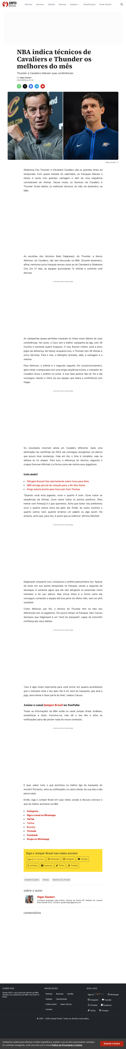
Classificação (89, 4)
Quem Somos (66, 1004)
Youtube (84, 859)
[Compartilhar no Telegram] (37, 86)
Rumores (40, 4)
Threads (74, 865)
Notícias (28, 4)
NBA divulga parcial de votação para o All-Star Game (56, 485)
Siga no (30, 859)
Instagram (70, 859)
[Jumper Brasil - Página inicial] (9, 4)
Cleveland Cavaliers (32, 880)
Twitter (31, 823)
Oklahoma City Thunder (61, 880)
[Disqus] (63, 948)
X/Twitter (33, 866)
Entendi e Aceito (112, 1043)
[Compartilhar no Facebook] (31, 86)
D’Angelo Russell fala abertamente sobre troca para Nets (58, 481)
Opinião (51, 4)
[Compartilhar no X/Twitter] (25, 86)
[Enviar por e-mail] (42, 86)
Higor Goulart (25, 78)
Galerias (62, 4)
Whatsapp (55, 859)
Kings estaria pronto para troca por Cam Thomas (53, 489)
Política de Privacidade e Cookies (67, 1045)
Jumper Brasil (53, 705)
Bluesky (31, 827)
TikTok (61, 865)
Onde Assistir (105, 4)
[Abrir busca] (122, 4)
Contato (49, 1009)
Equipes (73, 4)
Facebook (48, 866)
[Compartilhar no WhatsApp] (19, 86)
